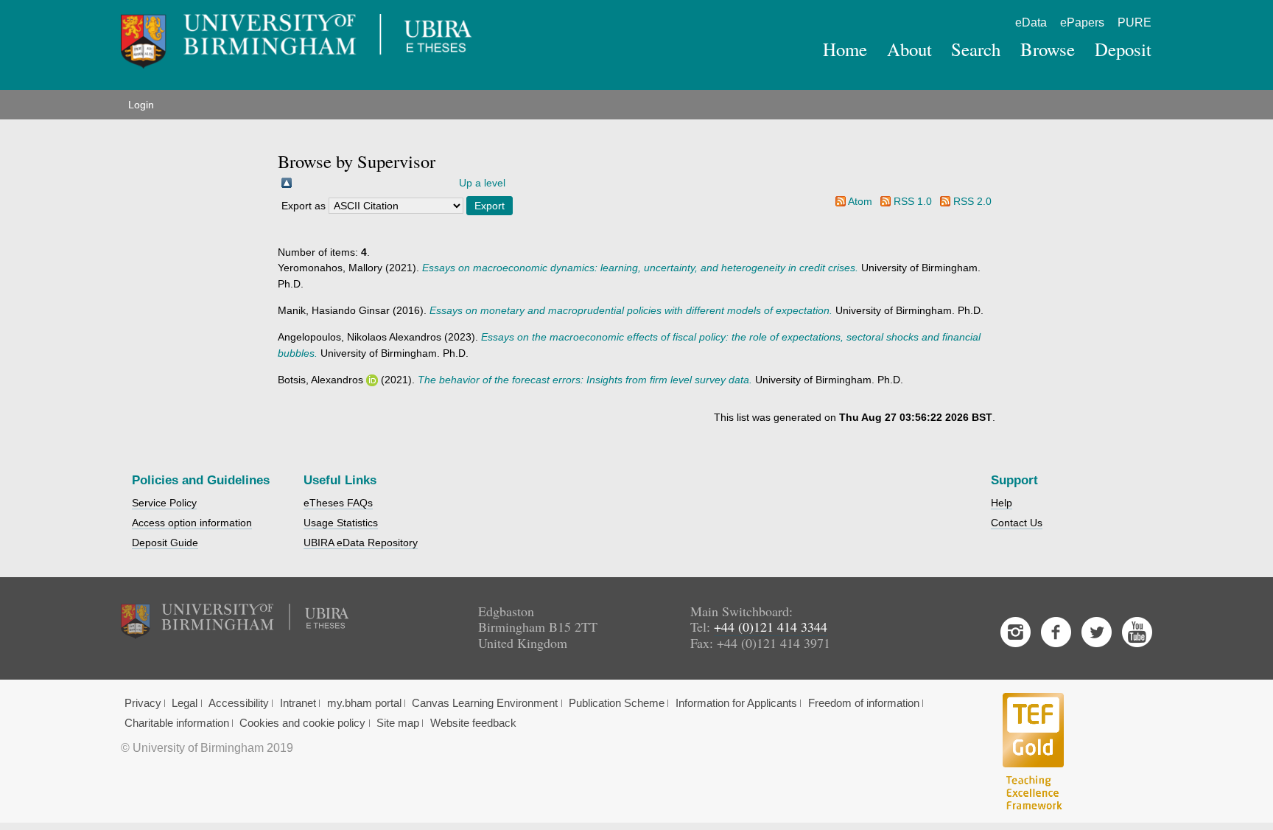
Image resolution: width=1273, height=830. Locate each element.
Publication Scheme (616, 703)
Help (1001, 503)
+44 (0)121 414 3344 (770, 626)
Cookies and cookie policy (302, 723)
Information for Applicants (736, 703)
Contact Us (1016, 523)
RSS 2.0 (972, 201)
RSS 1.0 (913, 201)
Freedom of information (863, 703)
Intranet (298, 703)
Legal (184, 703)
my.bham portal (364, 703)
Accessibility (238, 703)
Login (141, 105)
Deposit (1123, 49)
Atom (860, 201)
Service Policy (164, 503)
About (909, 49)
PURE (1134, 22)
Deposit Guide (165, 542)
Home (845, 49)
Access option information (192, 523)
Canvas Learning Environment (485, 703)
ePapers (1082, 22)
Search (975, 49)
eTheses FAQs (338, 503)
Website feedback (473, 723)
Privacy (143, 703)
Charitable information (177, 723)
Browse (1047, 49)
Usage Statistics (341, 523)
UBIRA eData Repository (361, 542)
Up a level (482, 183)
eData (1031, 22)
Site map (397, 723)
